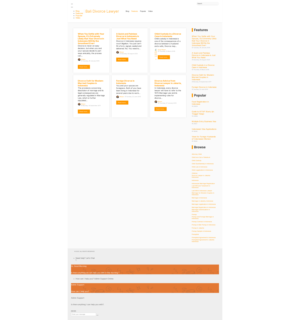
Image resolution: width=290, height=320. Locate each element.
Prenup (194, 214)
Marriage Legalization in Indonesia (204, 204)
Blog (127, 11)
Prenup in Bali (196, 225)
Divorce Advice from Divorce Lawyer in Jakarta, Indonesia (168, 83)
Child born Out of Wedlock (201, 157)
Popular (143, 11)
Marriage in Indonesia (199, 198)
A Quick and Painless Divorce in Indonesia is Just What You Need (203, 55)
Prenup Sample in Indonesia (201, 231)
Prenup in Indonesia (208, 225)
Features (134, 11)
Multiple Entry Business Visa (204, 121)
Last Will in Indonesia (199, 191)
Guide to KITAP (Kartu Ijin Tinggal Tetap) (203, 112)
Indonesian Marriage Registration (203, 183)
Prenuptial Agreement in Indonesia (204, 237)
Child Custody (196, 160)
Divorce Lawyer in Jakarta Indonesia (201, 176)
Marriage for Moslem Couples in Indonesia (203, 193)
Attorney (195, 154)
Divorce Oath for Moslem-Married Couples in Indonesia (203, 77)
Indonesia (195, 180)
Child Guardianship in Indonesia (203, 164)
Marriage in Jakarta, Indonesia (202, 201)
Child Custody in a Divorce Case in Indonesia (203, 66)
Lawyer (209, 191)
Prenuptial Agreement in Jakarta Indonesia (203, 240)
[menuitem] (77, 11)
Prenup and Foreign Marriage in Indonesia (203, 217)
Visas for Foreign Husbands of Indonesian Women (204, 138)
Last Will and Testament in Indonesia (201, 186)
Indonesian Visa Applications (204, 129)
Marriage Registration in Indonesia (204, 207)
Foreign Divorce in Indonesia (204, 87)
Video (150, 11)
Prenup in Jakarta (198, 228)
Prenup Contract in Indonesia (202, 221)
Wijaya (83, 59)
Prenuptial (195, 234)
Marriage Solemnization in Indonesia (201, 210)
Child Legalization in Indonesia (202, 170)
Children (194, 173)
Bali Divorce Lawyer (102, 11)
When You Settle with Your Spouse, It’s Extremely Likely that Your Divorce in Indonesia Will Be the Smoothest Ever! (204, 40)
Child (200, 154)
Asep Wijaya (162, 49)
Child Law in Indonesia (199, 167)
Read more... (84, 67)
